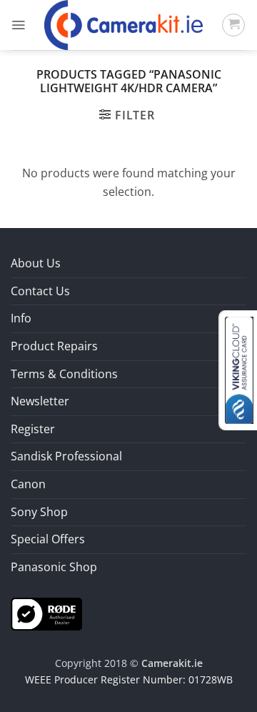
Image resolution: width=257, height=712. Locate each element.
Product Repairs (54, 346)
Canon (28, 484)
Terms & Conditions (64, 374)
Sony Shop (39, 512)
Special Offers (48, 539)
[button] (18, 25)
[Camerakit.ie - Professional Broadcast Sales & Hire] (123, 25)
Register (33, 429)
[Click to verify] (46, 613)
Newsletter (40, 401)
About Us (36, 263)
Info (21, 318)
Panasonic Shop (54, 567)
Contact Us (40, 291)
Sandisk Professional (66, 456)
